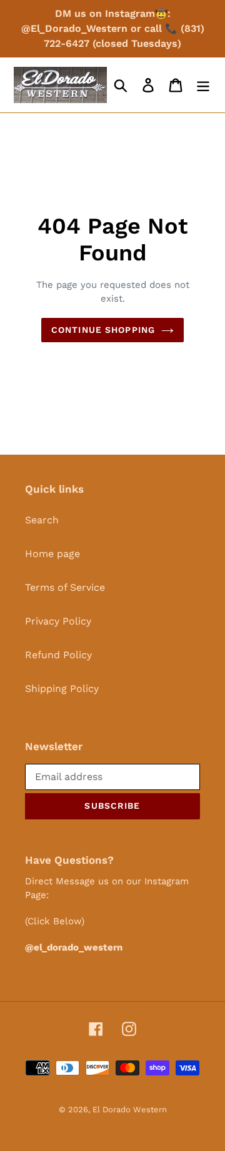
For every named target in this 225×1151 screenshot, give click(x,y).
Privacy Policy (58, 621)
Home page (52, 554)
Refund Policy (58, 655)
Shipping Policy (62, 688)
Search (42, 520)
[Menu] (203, 85)
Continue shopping (103, 330)
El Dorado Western (129, 1109)
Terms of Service (65, 587)
